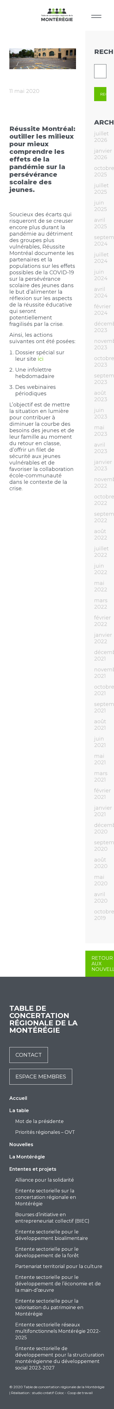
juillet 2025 (101, 188)
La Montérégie (27, 1157)
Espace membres (40, 1076)
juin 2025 (100, 206)
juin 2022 (100, 569)
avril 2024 (101, 292)
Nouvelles (21, 1144)
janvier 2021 (103, 811)
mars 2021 (101, 776)
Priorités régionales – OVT (45, 1132)
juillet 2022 (101, 551)
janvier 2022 (103, 638)
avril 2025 (100, 223)
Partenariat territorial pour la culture (58, 1266)
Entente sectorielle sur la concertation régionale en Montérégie (45, 1197)
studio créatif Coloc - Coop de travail (62, 1393)
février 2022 (102, 621)
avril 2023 (100, 448)
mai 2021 (100, 759)
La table (19, 1110)
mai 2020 (101, 880)
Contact (28, 1055)
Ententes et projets (32, 1169)
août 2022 (100, 534)
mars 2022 (101, 603)
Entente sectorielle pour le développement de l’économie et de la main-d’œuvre (58, 1283)
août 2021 (100, 724)
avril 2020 (101, 897)
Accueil (18, 1098)
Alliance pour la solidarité (44, 1180)
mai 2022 (100, 586)
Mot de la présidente (39, 1121)
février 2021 (102, 793)
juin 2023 (100, 413)
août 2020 (101, 863)
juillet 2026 (101, 136)
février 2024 (102, 309)
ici (41, 359)
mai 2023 (100, 430)
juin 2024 (101, 275)
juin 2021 (100, 742)
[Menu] (96, 15)
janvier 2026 (103, 154)
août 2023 (100, 396)
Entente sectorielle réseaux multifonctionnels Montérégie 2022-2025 (58, 1331)
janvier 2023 (103, 465)
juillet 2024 (101, 257)
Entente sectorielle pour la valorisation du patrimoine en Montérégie (49, 1307)
